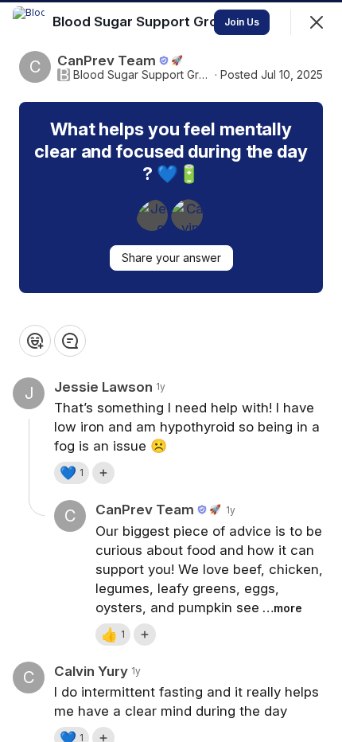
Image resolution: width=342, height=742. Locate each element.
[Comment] (70, 341)
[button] (71, 473)
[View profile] (29, 22)
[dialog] (171, 371)
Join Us (241, 22)
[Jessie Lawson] (152, 215)
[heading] (145, 21)
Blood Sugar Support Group (142, 74)
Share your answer (171, 257)
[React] (35, 341)
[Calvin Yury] (187, 215)
